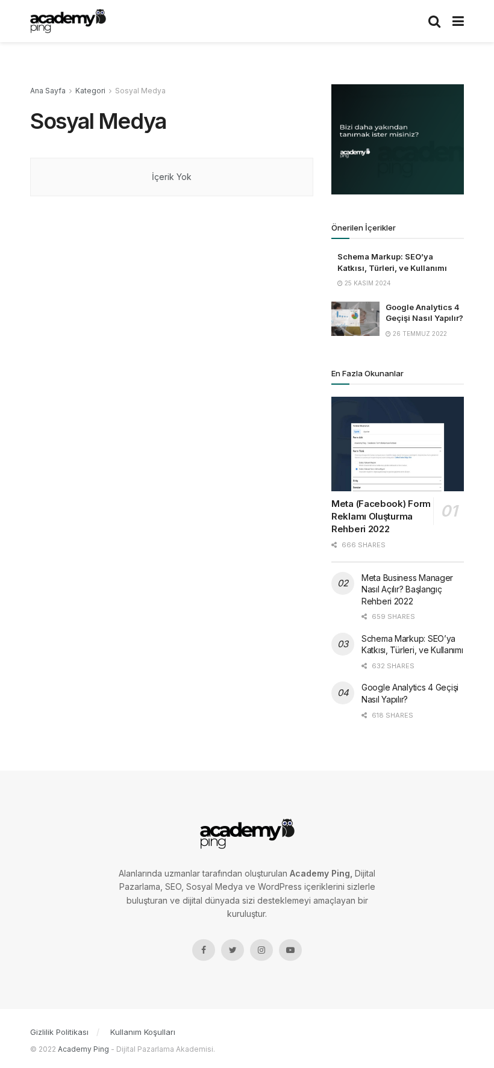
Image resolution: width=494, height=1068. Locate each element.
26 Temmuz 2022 (419, 333)
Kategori (90, 90)
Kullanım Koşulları (142, 1032)
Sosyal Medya (140, 90)
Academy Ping (83, 1049)
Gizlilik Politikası (59, 1032)
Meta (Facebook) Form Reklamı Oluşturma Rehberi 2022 (381, 516)
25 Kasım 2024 (367, 283)
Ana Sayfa (48, 90)
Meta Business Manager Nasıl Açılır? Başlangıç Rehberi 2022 (407, 589)
